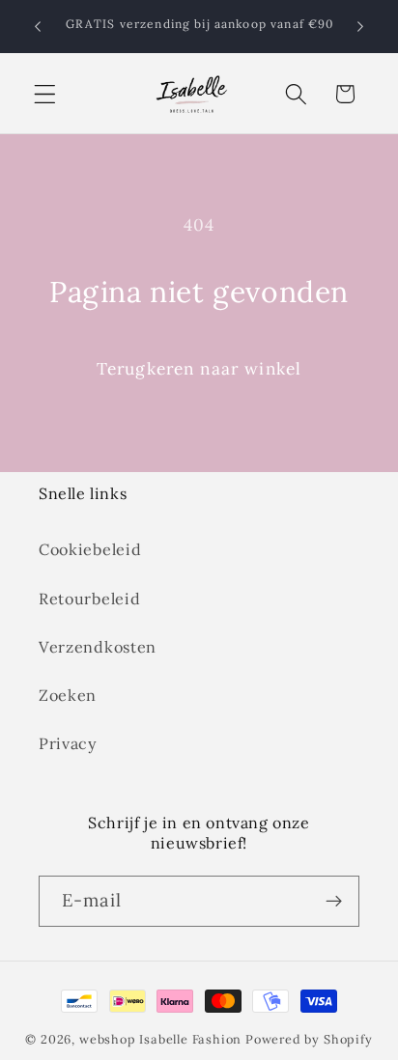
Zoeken (68, 695)
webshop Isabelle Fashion (160, 1038)
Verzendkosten (97, 646)
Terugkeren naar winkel (199, 368)
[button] (45, 94)
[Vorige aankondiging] (37, 26)
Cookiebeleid (90, 549)
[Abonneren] (333, 902)
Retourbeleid (89, 598)
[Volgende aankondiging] (360, 26)
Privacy (68, 743)
